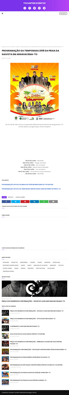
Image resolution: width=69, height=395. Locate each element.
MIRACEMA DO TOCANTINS (41, 265)
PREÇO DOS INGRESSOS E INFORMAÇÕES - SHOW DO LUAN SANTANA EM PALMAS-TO (33, 301)
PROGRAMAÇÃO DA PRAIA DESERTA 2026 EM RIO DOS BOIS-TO (30, 357)
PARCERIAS (31, 268)
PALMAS (16, 268)
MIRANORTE (53, 265)
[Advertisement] (34, 31)
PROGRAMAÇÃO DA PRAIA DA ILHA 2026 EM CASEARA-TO (28, 380)
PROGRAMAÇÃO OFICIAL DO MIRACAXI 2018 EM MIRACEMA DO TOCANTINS (27, 184)
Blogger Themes (31, 392)
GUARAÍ (23, 265)
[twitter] (34, 8)
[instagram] (39, 8)
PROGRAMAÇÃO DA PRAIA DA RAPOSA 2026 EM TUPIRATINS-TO (30, 372)
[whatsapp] (24, 8)
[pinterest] (44, 8)
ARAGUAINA (6, 262)
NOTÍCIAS (10, 197)
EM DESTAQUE (56, 262)
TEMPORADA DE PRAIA (8, 271)
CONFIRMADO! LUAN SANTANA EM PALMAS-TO (25, 326)
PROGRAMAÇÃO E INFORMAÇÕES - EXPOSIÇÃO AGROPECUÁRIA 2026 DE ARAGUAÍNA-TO (38, 349)
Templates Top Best (13, 392)
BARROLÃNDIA (23, 262)
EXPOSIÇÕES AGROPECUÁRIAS (10, 265)
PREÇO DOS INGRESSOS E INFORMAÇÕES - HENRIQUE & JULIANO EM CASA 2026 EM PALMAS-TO (36, 343)
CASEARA (32, 262)
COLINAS (39, 262)
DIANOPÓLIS (47, 262)
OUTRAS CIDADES (15, 46)
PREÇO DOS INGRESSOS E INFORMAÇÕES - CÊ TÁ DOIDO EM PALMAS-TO (32, 319)
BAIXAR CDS (14, 262)
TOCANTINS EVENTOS (34, 3)
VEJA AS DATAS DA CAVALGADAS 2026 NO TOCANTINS (27, 334)
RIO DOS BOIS (51, 268)
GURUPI (29, 265)
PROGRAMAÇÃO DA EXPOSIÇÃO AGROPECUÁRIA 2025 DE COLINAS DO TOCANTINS (36, 365)
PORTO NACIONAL (40, 268)
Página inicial (5, 46)
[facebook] (29, 8)
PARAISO (23, 268)
